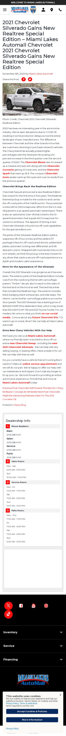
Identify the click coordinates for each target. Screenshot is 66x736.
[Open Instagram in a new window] (46, 605)
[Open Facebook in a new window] (21, 605)
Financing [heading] (10, 659)
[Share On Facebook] (23, 79)
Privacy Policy (12, 728)
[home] (19, 9)
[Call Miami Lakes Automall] (60, 10)
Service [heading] (8, 646)
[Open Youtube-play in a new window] (33, 605)
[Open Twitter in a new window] (8, 606)
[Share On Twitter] (30, 79)
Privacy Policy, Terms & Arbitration (21, 703)
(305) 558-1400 (14, 435)
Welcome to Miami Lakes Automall (33, 2)
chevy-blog (19, 404)
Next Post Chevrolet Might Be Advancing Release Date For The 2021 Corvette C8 (31, 395)
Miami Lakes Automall (41, 73)
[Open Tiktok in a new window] (8, 614)
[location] (52, 10)
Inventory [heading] (10, 632)
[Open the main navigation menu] (4, 9)
